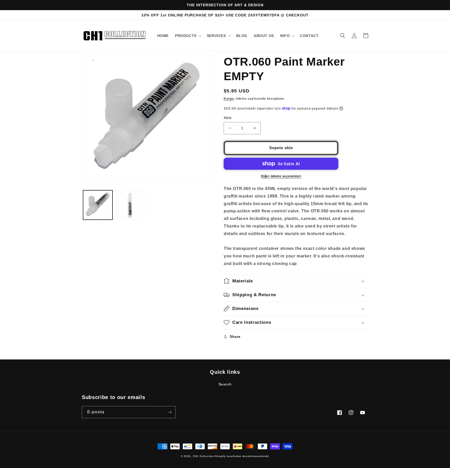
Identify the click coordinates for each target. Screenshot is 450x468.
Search (225, 384)
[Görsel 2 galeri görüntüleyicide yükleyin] (130, 205)
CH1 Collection (203, 456)
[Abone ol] (169, 412)
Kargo (229, 98)
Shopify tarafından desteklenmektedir (242, 456)
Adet (228, 118)
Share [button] (235, 336)
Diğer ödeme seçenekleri (281, 176)
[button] (188, 35)
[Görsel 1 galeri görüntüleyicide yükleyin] (98, 205)
